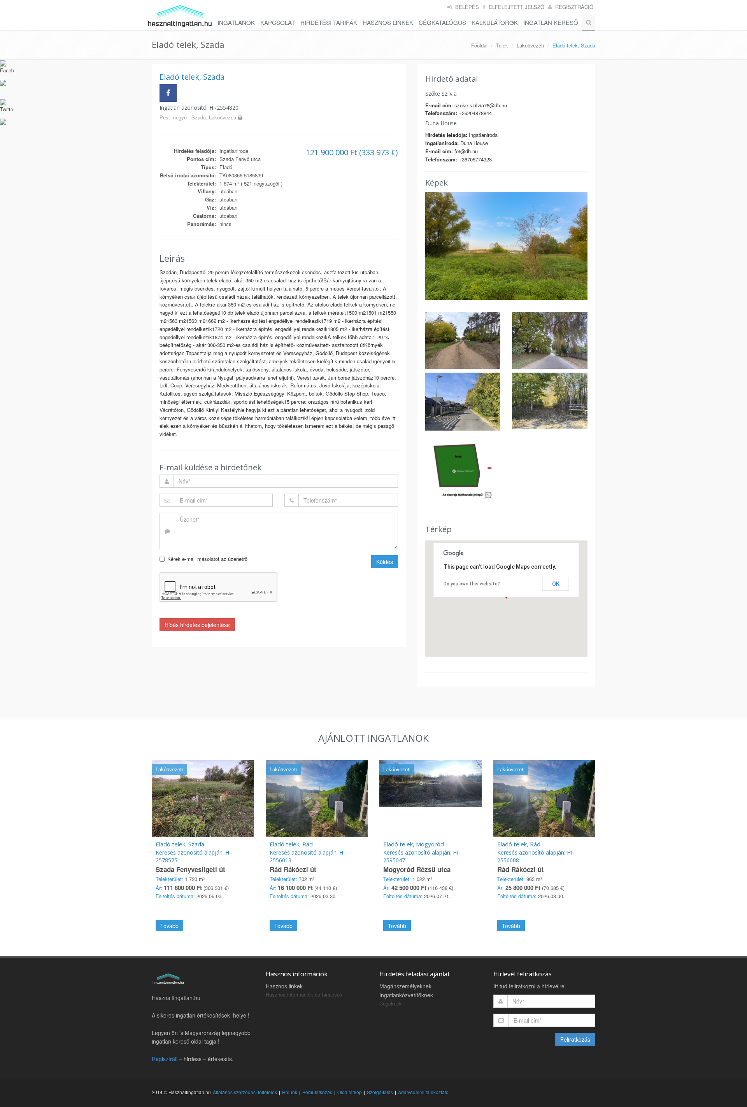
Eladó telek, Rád (291, 844)
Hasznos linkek (284, 986)
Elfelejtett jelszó (516, 7)
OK (555, 584)
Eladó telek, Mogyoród (413, 844)
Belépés (467, 7)
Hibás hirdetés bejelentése (197, 625)
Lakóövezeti (530, 45)
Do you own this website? (472, 584)
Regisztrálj (164, 1059)
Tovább (169, 926)
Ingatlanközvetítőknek (406, 995)
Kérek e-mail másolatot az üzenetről (208, 558)
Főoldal (479, 45)
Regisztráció (574, 7)
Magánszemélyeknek (405, 986)
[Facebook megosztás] (168, 93)
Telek (502, 45)
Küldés (384, 562)
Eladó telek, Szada (180, 844)
